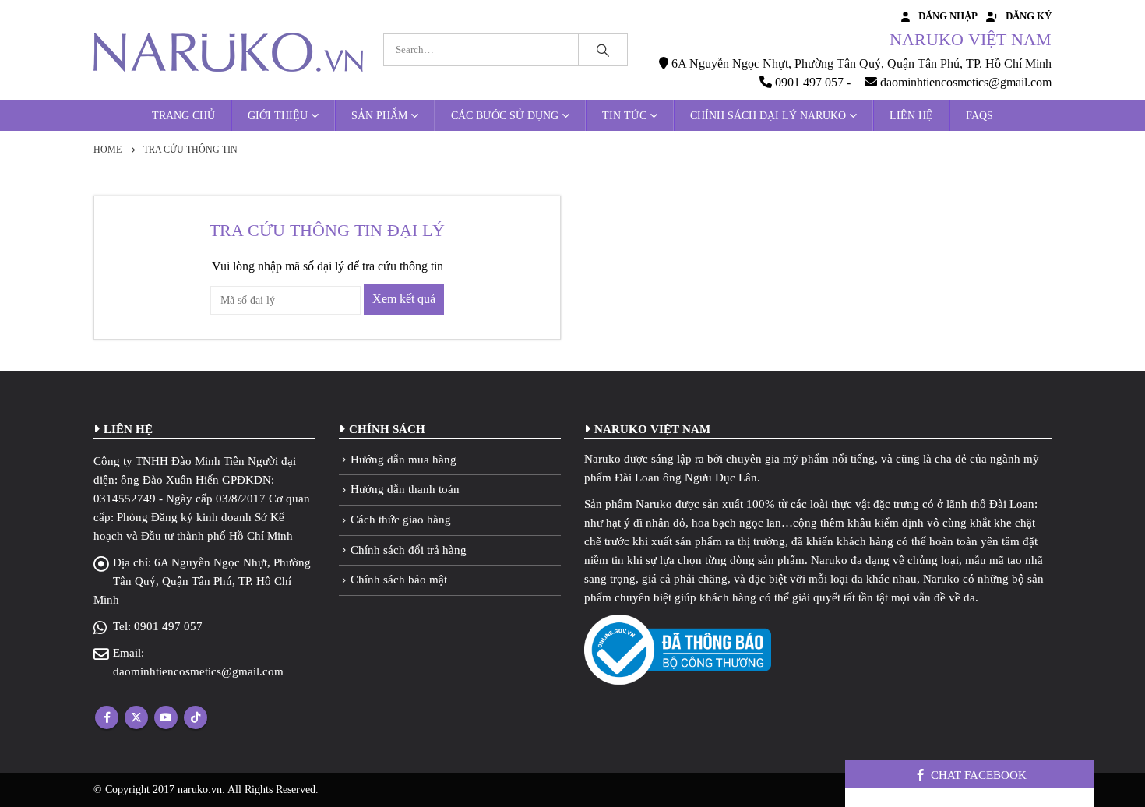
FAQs (979, 116)
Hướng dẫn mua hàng (403, 459)
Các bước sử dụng (504, 116)
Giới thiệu (278, 116)
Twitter (136, 717)
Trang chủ (183, 116)
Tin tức (624, 116)
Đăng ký (1029, 16)
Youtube (166, 717)
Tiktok (195, 717)
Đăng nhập (948, 16)
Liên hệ (911, 116)
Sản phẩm (379, 116)
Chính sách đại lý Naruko (768, 116)
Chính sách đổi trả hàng (409, 550)
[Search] (603, 49)
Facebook (106, 717)
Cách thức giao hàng (401, 519)
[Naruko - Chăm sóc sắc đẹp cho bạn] (228, 52)
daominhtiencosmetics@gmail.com (198, 671)
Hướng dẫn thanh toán (405, 489)
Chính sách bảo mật (399, 579)
